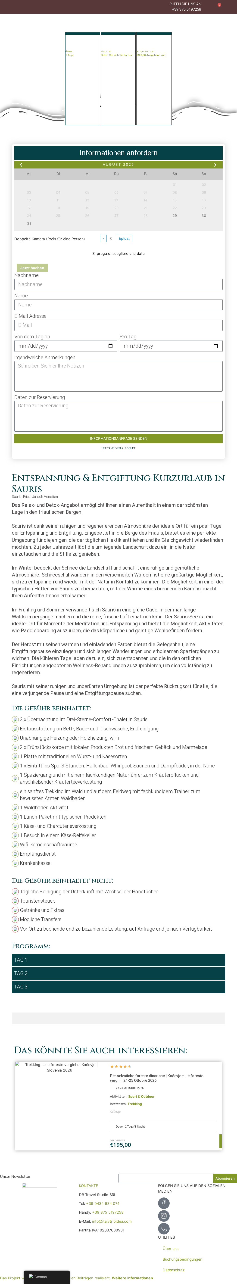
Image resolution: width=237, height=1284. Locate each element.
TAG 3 (21, 987)
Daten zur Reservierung (39, 397)
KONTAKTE (88, 1185)
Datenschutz (174, 1270)
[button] (231, 6)
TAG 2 (21, 973)
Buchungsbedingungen (182, 1259)
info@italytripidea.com (112, 1221)
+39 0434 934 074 (102, 1203)
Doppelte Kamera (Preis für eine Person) (49, 239)
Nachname (26, 275)
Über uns (170, 1248)
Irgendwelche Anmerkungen (44, 357)
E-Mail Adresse (30, 316)
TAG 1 (21, 960)
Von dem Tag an (32, 337)
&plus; (124, 238)
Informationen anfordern (119, 153)
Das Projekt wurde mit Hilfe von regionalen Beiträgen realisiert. (76, 1278)
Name (21, 296)
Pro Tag (128, 337)
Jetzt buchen (32, 267)
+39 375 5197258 (108, 1212)
